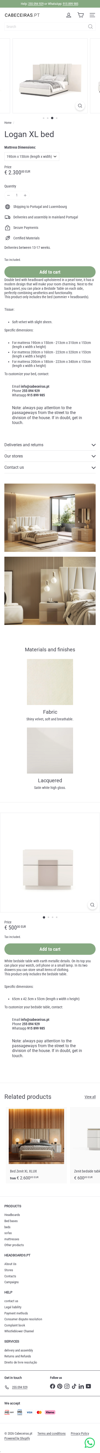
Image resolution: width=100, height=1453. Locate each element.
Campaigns (11, 1282)
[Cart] (80, 15)
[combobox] (50, 27)
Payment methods (16, 1313)
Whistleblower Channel (19, 1331)
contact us (11, 1301)
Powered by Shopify (17, 1438)
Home (8, 123)
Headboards (12, 1215)
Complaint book (14, 1325)
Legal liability (12, 1307)
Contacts (10, 1276)
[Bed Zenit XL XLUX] (36, 1145)
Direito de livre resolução (20, 1362)
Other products (14, 1245)
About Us (10, 1264)
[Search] (90, 27)
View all (90, 1097)
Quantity (10, 186)
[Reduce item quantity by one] (8, 195)
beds (7, 1227)
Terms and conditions (51, 1433)
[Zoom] (80, 105)
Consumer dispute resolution (23, 1319)
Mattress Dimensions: (20, 147)
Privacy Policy (80, 1433)
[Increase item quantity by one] (25, 195)
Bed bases (11, 1221)
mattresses (11, 1239)
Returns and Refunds (17, 1356)
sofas (8, 1233)
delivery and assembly (18, 1350)
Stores (8, 1270)
